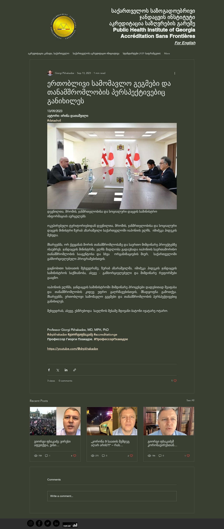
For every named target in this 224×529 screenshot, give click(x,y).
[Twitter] (47, 523)
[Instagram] (30, 523)
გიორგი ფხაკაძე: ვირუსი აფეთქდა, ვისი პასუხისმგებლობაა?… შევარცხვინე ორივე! (52, 443)
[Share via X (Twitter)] (57, 370)
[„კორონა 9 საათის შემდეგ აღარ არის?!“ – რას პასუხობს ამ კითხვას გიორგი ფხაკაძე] (112, 421)
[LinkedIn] (56, 523)
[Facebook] (39, 523)
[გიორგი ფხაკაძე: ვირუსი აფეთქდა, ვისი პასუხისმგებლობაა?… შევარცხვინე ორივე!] (55, 421)
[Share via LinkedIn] (66, 370)
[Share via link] (74, 370)
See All (190, 400)
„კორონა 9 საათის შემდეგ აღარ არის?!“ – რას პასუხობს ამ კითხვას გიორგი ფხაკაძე (110, 443)
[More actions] (175, 73)
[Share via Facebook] (49, 370)
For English (184, 42)
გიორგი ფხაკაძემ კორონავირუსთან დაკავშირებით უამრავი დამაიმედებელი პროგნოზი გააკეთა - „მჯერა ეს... (168, 443)
